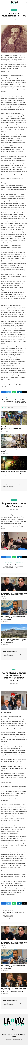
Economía (14, 500)
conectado (17, 484)
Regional (4, 1034)
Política (14, 669)
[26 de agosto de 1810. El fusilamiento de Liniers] (14, 441)
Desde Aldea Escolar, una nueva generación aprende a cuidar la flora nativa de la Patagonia (13, 428)
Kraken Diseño (22, 1040)
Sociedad (14, 9)
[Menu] (2, 2)
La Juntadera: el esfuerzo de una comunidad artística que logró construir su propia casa (13, 472)
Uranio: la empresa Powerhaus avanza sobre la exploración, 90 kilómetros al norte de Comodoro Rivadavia (13, 641)
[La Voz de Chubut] (14, 2)
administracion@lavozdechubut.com (14, 1039)
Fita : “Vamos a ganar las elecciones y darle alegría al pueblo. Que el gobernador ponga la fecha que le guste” (13, 618)
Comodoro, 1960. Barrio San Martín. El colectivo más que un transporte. (20, 401)
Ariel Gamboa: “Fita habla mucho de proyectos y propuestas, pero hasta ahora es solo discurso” (14, 595)
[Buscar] (26, 2)
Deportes (14, 1036)
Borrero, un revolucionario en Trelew (19, 566)
